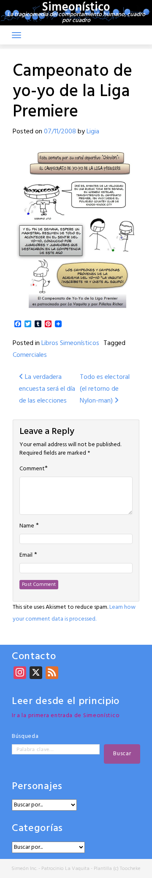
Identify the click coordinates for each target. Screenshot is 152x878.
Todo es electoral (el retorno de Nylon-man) (105, 389)
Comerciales (30, 355)
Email (26, 555)
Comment (32, 469)
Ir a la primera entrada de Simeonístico (65, 716)
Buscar (122, 754)
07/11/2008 (60, 131)
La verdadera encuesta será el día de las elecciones (47, 389)
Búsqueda (25, 736)
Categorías (37, 829)
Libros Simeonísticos (70, 343)
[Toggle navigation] (16, 35)
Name (26, 526)
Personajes (37, 787)
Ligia (93, 131)
